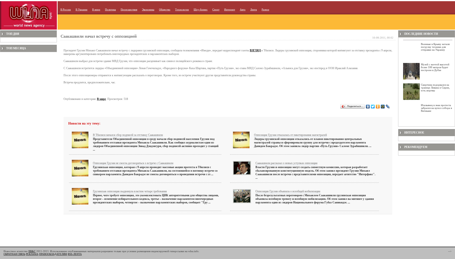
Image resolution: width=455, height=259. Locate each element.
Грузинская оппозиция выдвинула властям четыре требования (130, 191)
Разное (265, 9)
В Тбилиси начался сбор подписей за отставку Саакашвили (128, 135)
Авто (243, 9)
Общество (164, 9)
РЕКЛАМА (32, 254)
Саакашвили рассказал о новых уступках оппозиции (286, 163)
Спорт (215, 9)
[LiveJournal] (387, 106)
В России (65, 9)
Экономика (148, 9)
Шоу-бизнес (201, 9)
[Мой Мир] (382, 106)
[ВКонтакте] (367, 106)
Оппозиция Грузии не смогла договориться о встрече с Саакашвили (133, 163)
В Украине (81, 9)
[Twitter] (372, 106)
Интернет (229, 9)
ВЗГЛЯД (255, 50)
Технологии (182, 9)
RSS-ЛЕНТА (75, 254)
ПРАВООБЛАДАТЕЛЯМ (53, 254)
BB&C (32, 251)
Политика (110, 9)
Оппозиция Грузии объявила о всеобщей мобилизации (287, 191)
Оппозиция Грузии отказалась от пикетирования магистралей (290, 135)
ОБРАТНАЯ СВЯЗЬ (14, 254)
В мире (96, 9)
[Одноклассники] (377, 106)
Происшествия (129, 9)
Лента (253, 9)
